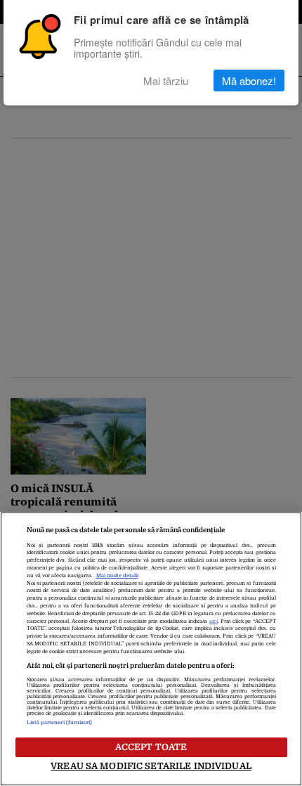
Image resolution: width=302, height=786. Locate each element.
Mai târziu (165, 80)
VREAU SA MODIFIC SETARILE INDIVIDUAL (151, 766)
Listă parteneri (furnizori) (60, 723)
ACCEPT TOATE (151, 747)
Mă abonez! (249, 80)
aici (213, 621)
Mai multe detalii (117, 576)
